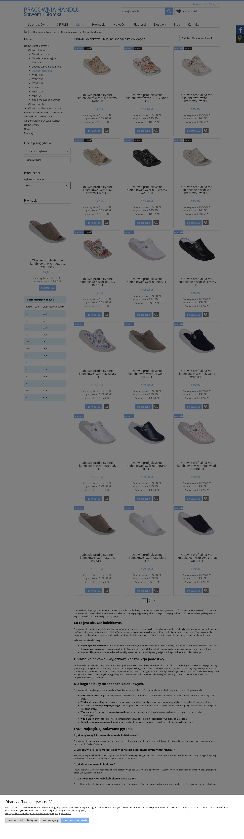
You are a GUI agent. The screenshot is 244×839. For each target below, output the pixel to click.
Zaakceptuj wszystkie (75, 820)
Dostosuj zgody (50, 820)
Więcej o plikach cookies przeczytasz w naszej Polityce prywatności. (38, 813)
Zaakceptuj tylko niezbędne (22, 820)
